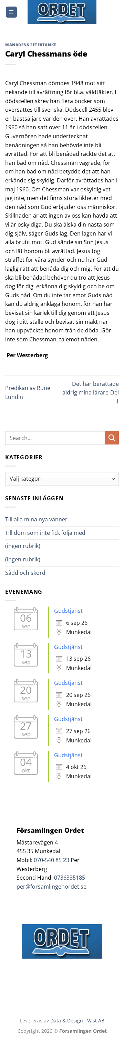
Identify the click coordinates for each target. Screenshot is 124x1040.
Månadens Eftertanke (30, 44)
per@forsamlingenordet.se (51, 886)
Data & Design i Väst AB (77, 1020)
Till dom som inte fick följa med (45, 533)
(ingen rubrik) (22, 546)
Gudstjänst (68, 610)
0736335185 (69, 877)
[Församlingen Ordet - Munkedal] (62, 12)
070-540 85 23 (51, 860)
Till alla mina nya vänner (42, 519)
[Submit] (112, 437)
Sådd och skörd (25, 573)
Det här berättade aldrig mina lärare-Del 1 (90, 392)
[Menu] (11, 12)
